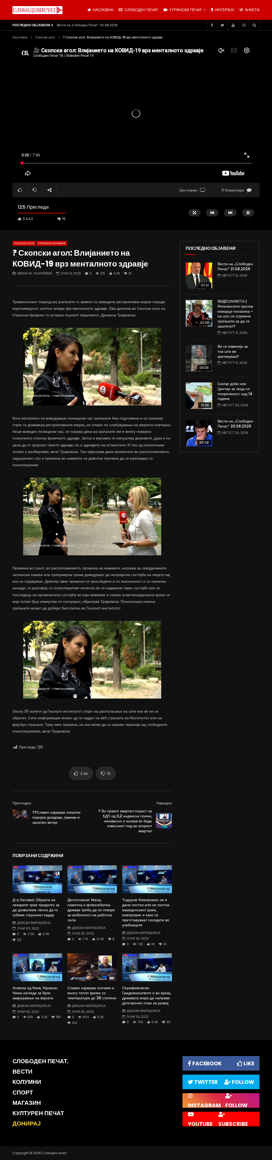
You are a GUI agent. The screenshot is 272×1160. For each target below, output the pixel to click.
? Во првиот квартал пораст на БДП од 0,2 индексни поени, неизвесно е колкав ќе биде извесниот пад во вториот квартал (125, 821)
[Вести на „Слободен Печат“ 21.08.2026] (199, 276)
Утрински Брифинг (52, 243)
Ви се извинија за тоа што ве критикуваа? (233, 351)
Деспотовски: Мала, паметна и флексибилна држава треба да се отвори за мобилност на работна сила (91, 910)
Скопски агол (45, 37)
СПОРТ (22, 1092)
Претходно (21, 803)
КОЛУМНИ (26, 1082)
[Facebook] (211, 25)
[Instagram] (243, 25)
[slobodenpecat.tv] (37, 10)
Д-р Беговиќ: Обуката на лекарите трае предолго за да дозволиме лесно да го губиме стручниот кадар (36, 907)
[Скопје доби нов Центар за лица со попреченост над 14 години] (199, 395)
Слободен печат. (40, 1061)
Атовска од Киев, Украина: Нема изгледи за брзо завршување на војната (35, 993)
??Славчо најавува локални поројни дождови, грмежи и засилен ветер (56, 817)
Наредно (164, 803)
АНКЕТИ (252, 9)
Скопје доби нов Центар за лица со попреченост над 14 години (235, 391)
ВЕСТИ (22, 1071)
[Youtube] (233, 25)
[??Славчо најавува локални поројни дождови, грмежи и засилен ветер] (20, 818)
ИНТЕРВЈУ (224, 9)
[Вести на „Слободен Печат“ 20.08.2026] (199, 433)
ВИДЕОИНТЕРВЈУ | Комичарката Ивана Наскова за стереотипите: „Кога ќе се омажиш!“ (110, 25)
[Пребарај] (254, 25)
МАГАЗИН (26, 1103)
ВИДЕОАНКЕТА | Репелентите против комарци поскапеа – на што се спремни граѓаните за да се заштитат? (235, 314)
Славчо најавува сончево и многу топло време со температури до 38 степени (91, 993)
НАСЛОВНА (102, 9)
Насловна (19, 37)
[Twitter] (222, 25)
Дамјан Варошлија (34, 923)
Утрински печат (185, 9)
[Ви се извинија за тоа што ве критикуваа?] (199, 358)
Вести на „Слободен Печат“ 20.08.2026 (235, 423)
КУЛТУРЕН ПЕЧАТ (38, 1113)
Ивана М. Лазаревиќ (34, 273)
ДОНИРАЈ (26, 1123)
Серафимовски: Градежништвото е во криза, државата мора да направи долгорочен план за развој (146, 995)
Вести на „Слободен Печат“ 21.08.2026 (235, 266)
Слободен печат (141, 9)
